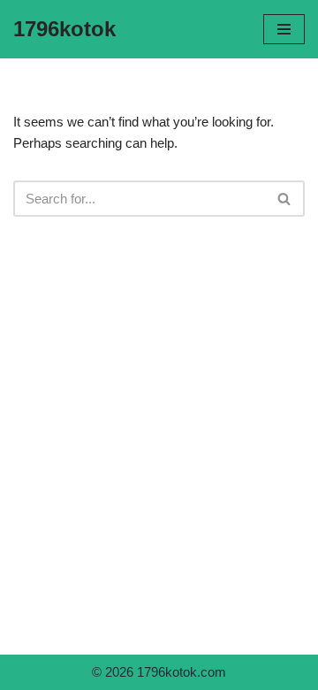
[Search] (285, 198)
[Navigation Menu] (284, 29)
